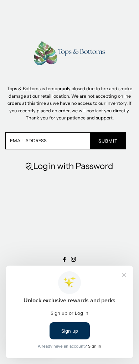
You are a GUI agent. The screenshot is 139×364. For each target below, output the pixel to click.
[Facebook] (64, 259)
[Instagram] (73, 259)
